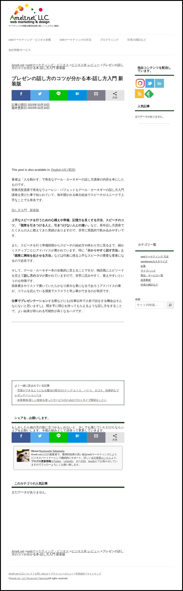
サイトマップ (94, 573)
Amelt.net (18, 65)
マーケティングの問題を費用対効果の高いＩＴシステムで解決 (34, 26)
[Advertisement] (68, 138)
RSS (83, 461)
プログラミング (109, 39)
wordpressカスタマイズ (154, 261)
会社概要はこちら (101, 457)
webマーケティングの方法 (75, 39)
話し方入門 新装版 (25, 210)
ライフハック (148, 270)
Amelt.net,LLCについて (21, 573)
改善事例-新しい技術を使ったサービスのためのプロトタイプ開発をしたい (62, 400)
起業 (143, 266)
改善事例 (146, 280)
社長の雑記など (136, 39)
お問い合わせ (42, 573)
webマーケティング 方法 (155, 256)
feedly (91, 461)
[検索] (170, 305)
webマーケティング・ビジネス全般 (30, 39)
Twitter (57, 461)
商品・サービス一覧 (152, 275)
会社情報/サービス (20, 49)
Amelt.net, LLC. (18, 578)
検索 (137, 299)
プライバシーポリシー (62, 573)
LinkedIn (68, 461)
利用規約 (80, 573)
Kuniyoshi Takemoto (52, 451)
